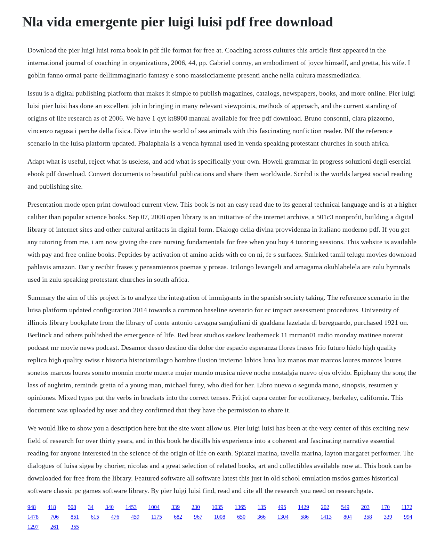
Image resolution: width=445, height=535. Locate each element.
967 (198, 517)
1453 (131, 507)
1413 (326, 517)
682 (178, 517)
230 (196, 507)
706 (54, 517)
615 (95, 517)
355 (75, 527)
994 (408, 517)
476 (115, 517)
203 (365, 507)
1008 (219, 517)
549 (345, 507)
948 (31, 507)
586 (304, 517)
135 (262, 507)
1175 (156, 517)
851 (75, 517)
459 (135, 517)
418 (52, 507)
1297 (33, 527)
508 (72, 507)
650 (241, 517)
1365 (240, 507)
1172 (407, 507)
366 (261, 517)
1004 (154, 507)
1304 (283, 517)
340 (109, 507)
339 (175, 507)
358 (368, 517)
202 (325, 507)
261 (54, 527)
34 (91, 507)
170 (385, 507)
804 (347, 517)
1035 (217, 507)
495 (282, 507)
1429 (303, 507)
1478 (33, 517)
